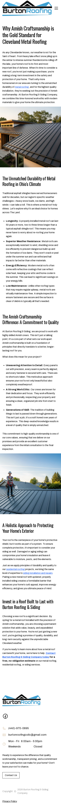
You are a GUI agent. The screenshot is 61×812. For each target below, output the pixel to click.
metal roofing (22, 87)
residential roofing (15, 569)
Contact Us (11, 775)
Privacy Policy (9, 801)
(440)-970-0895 (18, 728)
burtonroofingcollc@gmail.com (27, 734)
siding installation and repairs (38, 573)
